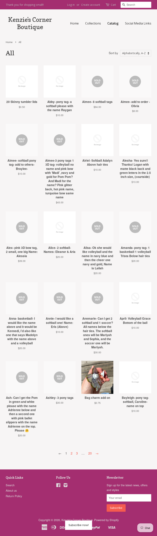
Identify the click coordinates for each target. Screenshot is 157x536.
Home (74, 23)
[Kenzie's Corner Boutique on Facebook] (58, 486)
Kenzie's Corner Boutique (30, 23)
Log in (71, 5)
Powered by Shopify (106, 520)
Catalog (113, 23)
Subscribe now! (79, 525)
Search (10, 485)
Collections (93, 23)
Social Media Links (138, 23)
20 (90, 453)
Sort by (113, 53)
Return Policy (14, 496)
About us (11, 490)
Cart (113, 5)
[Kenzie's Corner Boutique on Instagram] (65, 486)
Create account (90, 5)
